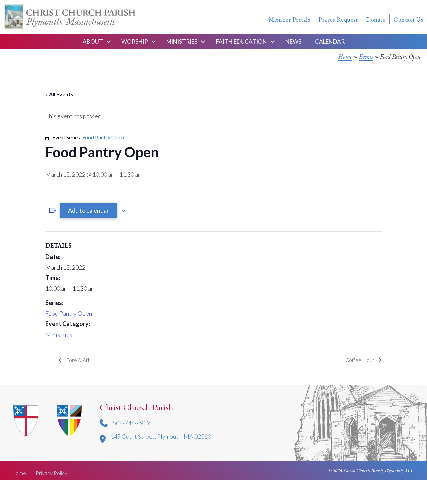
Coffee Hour (360, 360)
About (93, 41)
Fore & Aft (77, 360)
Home (345, 56)
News (293, 41)
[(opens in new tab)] (69, 420)
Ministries (181, 41)
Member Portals (289, 19)
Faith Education (241, 41)
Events (366, 56)
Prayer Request (338, 19)
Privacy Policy (51, 473)
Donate (375, 19)
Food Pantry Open (68, 313)
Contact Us (408, 19)
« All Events (59, 94)
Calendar (330, 41)
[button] (108, 41)
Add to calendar (88, 210)
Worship (134, 41)
